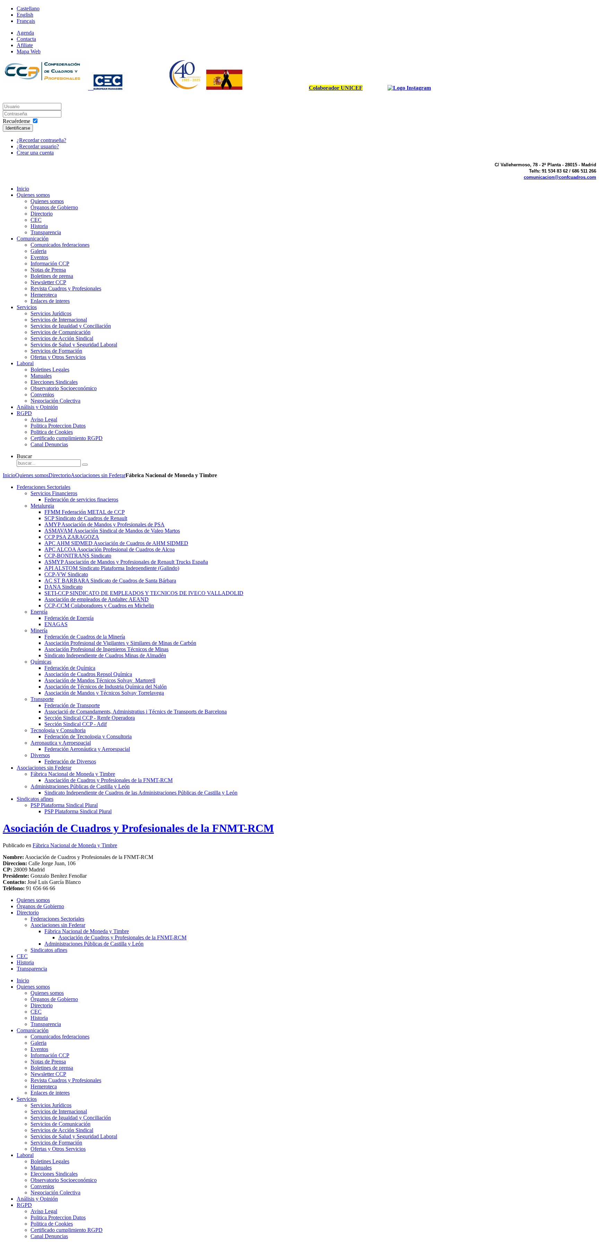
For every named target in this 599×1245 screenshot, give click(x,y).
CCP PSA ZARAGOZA (71, 537)
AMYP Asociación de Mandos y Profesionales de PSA (104, 524)
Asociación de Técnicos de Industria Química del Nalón (105, 687)
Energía (39, 612)
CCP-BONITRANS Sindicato (77, 556)
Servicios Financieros (54, 493)
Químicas (41, 662)
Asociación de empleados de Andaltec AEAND (96, 599)
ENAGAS (56, 624)
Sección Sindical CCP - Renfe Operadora (89, 718)
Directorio (60, 475)
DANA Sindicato (63, 587)
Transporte (42, 699)
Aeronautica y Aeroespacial (61, 743)
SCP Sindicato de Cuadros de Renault (85, 518)
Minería (39, 630)
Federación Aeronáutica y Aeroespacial (87, 749)
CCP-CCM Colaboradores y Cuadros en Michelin (99, 605)
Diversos (40, 755)
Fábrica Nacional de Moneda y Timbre (73, 774)
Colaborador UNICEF (336, 88)
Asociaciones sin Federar (98, 475)
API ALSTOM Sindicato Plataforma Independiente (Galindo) (111, 568)
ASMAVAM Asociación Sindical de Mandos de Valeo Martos (112, 531)
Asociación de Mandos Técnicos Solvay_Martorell (99, 680)
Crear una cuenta (35, 153)
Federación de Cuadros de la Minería (84, 637)
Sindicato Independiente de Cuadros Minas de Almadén (105, 655)
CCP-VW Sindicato (66, 574)
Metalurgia (42, 506)
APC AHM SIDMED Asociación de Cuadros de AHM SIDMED (116, 543)
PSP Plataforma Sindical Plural (64, 805)
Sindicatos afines (35, 799)
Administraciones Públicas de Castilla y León (80, 786)
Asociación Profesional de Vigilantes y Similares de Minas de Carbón (120, 643)
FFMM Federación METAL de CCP (84, 512)
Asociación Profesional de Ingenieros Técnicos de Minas (106, 649)
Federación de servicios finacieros (81, 499)
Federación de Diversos (70, 761)
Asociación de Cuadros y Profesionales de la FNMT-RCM (108, 780)
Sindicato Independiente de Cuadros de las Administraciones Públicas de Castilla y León (140, 793)
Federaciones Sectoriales (43, 487)
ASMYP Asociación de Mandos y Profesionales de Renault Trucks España (126, 562)
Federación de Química (69, 668)
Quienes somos (32, 475)
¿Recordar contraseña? (41, 140)
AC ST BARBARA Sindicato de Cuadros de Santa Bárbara (110, 581)
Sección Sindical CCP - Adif (75, 724)
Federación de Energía (69, 618)
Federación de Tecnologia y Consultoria (88, 736)
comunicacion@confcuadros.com (560, 177)
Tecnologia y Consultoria (58, 730)
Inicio (9, 475)
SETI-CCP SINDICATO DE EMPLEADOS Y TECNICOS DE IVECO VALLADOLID (143, 593)
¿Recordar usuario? (38, 146)
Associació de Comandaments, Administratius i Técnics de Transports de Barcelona (135, 711)
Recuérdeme (16, 121)
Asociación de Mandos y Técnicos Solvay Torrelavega (104, 693)
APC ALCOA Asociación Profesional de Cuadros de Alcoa (109, 549)
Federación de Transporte (72, 705)
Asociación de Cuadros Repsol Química (88, 674)
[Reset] (85, 465)
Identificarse (18, 128)
